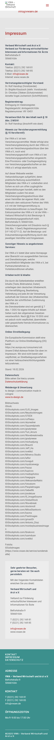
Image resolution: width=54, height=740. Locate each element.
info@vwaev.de (20, 74)
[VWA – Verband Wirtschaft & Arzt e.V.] (10, 5)
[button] (47, 5)
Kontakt (11, 654)
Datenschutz (14, 660)
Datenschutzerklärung (16, 381)
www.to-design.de (14, 397)
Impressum (12, 657)
